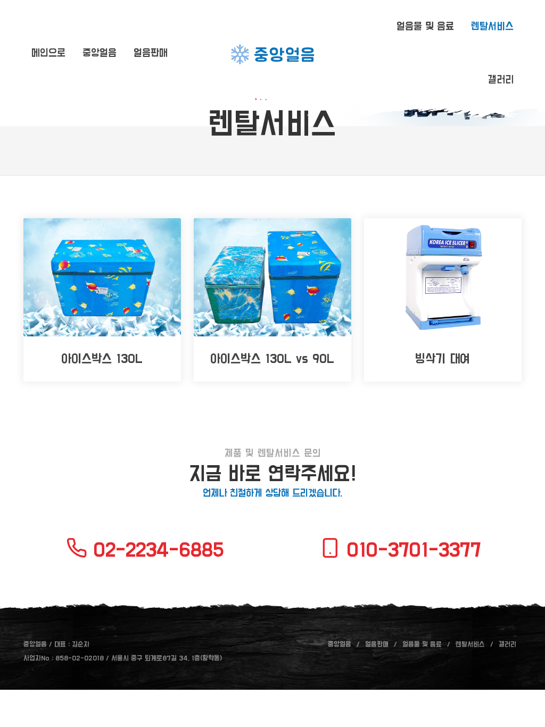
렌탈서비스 (470, 644)
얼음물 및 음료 (422, 644)
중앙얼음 (339, 644)
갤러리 (507, 644)
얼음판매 (377, 644)
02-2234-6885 (155, 550)
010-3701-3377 (411, 550)
